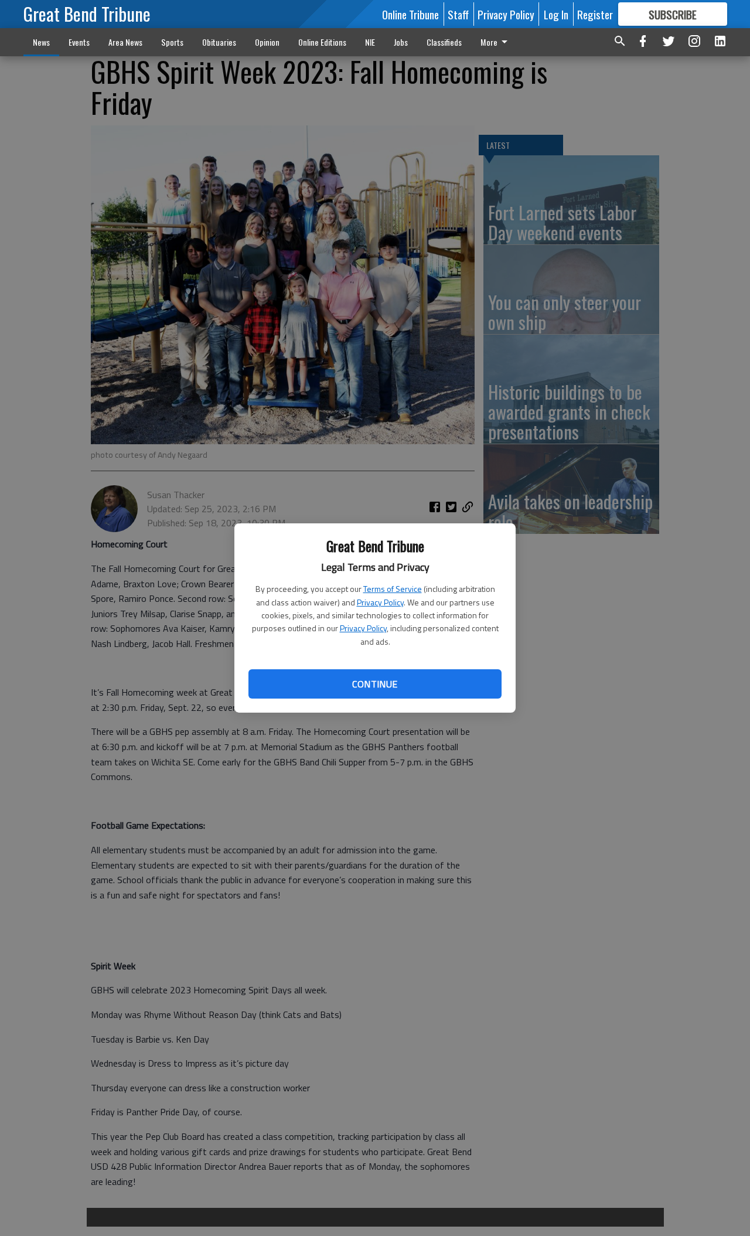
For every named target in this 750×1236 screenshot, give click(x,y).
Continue (374, 684)
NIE (370, 42)
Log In (556, 14)
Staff (458, 14)
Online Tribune (410, 14)
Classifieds (444, 42)
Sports (172, 42)
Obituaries (219, 42)
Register (595, 14)
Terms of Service (392, 589)
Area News (125, 42)
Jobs (401, 42)
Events (79, 42)
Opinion (267, 42)
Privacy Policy (380, 602)
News (41, 42)
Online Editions (322, 42)
